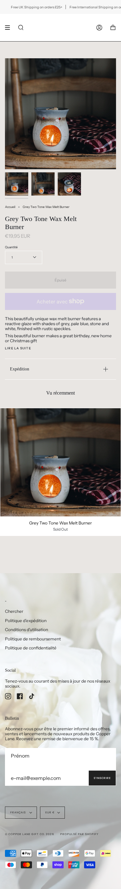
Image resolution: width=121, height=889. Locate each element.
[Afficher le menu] (9, 27)
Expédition (19, 368)
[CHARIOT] (113, 27)
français (18, 812)
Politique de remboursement (33, 638)
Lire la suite (18, 348)
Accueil (10, 207)
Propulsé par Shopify (79, 834)
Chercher (14, 611)
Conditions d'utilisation (26, 629)
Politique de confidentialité (30, 647)
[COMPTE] (99, 27)
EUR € (50, 812)
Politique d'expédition (26, 620)
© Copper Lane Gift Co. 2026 (29, 834)
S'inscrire (102, 778)
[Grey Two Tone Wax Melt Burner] (60, 462)
